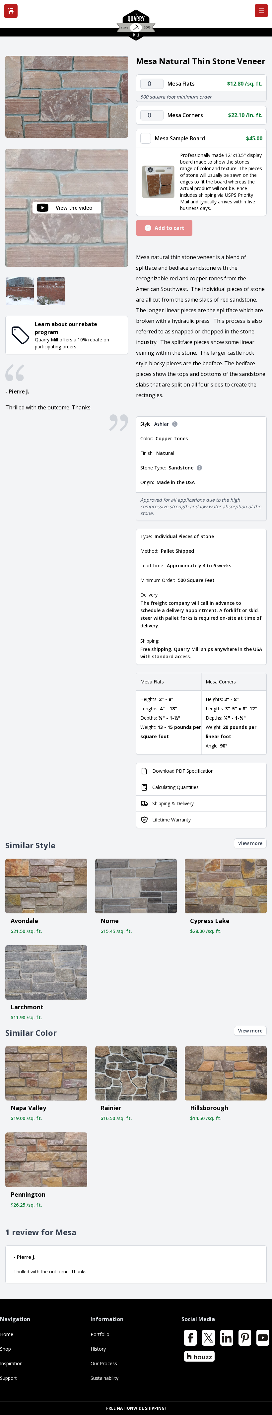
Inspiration (11, 1363)
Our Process (104, 1363)
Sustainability (104, 1378)
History (98, 1349)
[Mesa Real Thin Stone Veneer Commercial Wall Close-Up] (51, 291)
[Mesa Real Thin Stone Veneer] (66, 97)
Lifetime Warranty (171, 819)
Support (8, 1378)
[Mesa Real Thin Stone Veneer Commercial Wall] (19, 291)
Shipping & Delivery (173, 803)
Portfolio (100, 1334)
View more (250, 843)
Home (6, 1334)
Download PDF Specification (183, 771)
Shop (5, 1349)
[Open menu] (261, 10)
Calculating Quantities (175, 787)
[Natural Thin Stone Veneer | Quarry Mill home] (136, 27)
